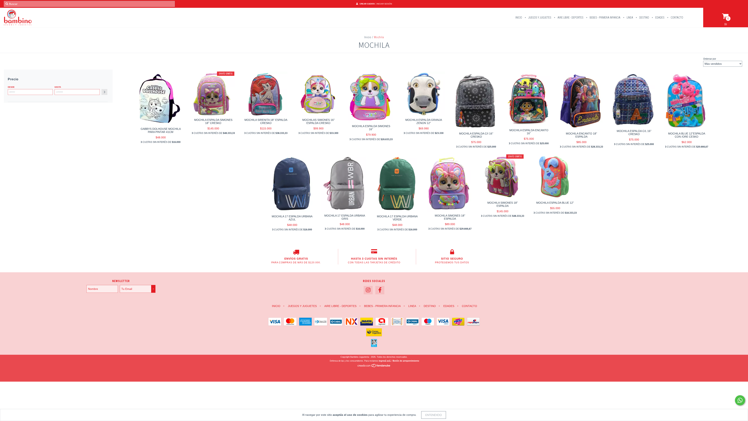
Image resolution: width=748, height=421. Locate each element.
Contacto (676, 17)
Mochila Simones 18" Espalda (450, 217)
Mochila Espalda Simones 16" (371, 128)
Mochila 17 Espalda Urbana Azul (292, 218)
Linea (629, 17)
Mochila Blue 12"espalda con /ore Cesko (686, 135)
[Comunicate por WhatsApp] (740, 400)
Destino (644, 17)
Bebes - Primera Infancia (604, 17)
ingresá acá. (385, 361)
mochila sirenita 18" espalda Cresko (265, 121)
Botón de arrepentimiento (406, 361)
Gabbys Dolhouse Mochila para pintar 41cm (161, 130)
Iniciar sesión (384, 4)
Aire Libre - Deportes (570, 17)
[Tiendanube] (374, 366)
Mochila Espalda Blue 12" (555, 202)
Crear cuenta (367, 4)
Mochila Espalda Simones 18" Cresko (213, 121)
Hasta (58, 87)
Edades (659, 17)
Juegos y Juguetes (539, 17)
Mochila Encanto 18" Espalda (581, 135)
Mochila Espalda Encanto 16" (528, 132)
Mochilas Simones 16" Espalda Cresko (318, 121)
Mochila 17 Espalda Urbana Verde (397, 218)
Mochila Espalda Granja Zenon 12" (423, 121)
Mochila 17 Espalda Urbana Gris (344, 217)
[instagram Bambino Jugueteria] (368, 290)
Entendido (433, 415)
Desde (11, 87)
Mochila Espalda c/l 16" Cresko (634, 132)
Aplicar (104, 92)
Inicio (518, 17)
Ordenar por (709, 58)
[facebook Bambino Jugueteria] (379, 290)
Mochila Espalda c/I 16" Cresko (476, 135)
